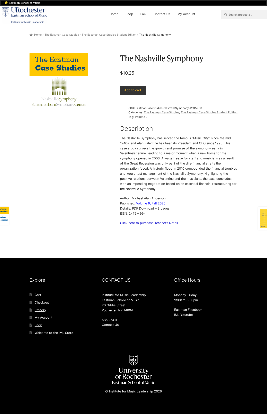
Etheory (40, 310)
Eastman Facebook (188, 309)
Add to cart (132, 90)
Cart (38, 295)
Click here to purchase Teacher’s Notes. (149, 223)
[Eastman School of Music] (6, 2)
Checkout (42, 302)
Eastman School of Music (24, 2)
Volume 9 (141, 117)
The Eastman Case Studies (62, 34)
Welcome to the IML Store (54, 333)
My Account (186, 14)
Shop (129, 14)
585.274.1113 (111, 320)
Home (113, 14)
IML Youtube (183, 315)
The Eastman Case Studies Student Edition (109, 34)
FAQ (143, 14)
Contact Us (161, 14)
